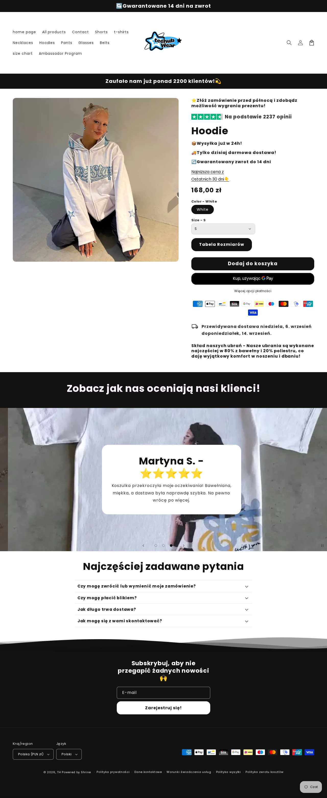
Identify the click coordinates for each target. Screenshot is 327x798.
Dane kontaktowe (148, 772)
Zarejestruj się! (163, 708)
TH (59, 772)
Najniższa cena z (207, 172)
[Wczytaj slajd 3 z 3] (171, 545)
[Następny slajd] (183, 545)
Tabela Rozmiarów (221, 244)
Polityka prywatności (113, 772)
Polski (67, 754)
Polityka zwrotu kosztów (264, 772)
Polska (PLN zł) (30, 754)
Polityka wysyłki (228, 772)
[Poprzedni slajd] (143, 545)
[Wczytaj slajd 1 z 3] (156, 545)
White (202, 209)
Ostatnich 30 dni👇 (210, 179)
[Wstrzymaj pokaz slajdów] (321, 545)
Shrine (86, 772)
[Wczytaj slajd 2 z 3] (163, 545)
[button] (289, 42)
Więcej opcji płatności (252, 291)
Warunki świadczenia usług (189, 772)
